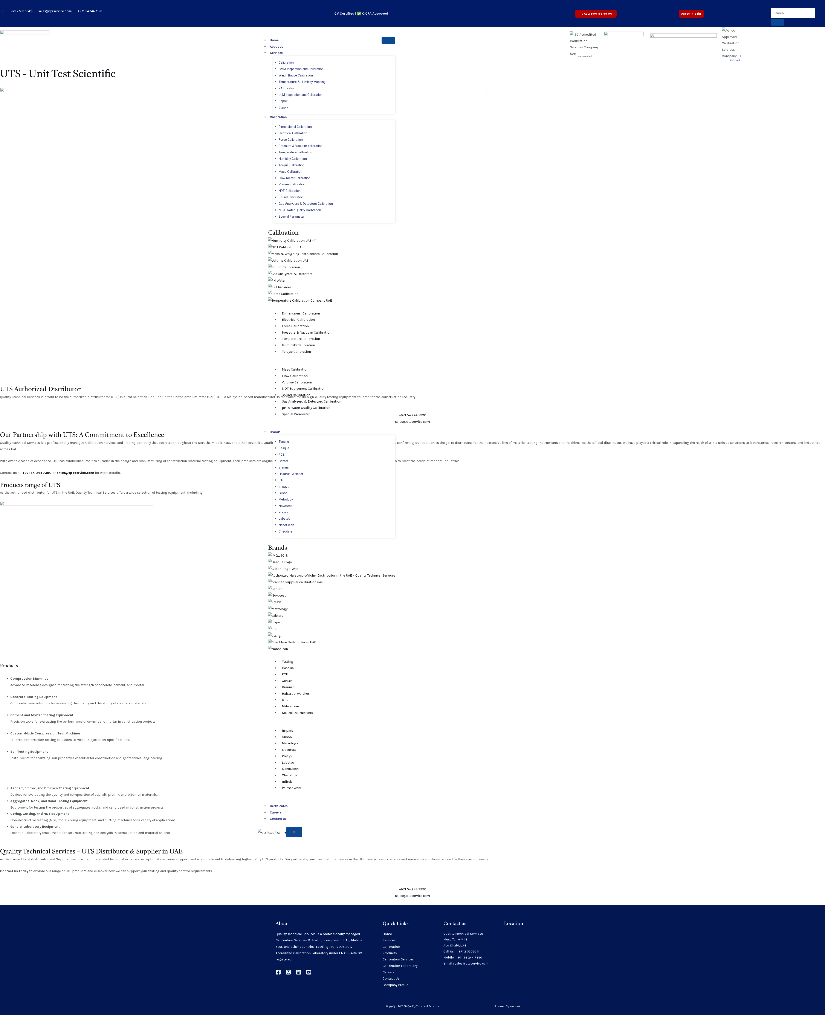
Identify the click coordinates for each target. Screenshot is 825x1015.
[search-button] (777, 22)
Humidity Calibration (293, 159)
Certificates (279, 806)
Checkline (285, 531)
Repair (283, 101)
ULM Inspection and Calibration (300, 95)
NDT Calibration (290, 191)
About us (276, 47)
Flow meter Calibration (294, 178)
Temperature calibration (295, 152)
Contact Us (391, 978)
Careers (276, 812)
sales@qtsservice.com (412, 422)
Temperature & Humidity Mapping (302, 82)
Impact (284, 486)
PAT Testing (287, 88)
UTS (281, 480)
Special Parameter (291, 216)
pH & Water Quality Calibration (300, 210)
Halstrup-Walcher (291, 474)
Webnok (515, 1006)
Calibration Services (398, 959)
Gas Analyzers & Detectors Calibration (306, 204)
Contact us (278, 819)
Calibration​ (283, 233)
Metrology (286, 499)
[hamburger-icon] (388, 40)
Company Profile (395, 985)
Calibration (286, 62)
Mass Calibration (290, 172)
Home (274, 40)
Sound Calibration (291, 197)
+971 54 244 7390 (412, 415)
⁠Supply (283, 107)
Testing (284, 442)
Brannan (284, 467)
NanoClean (286, 525)
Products (390, 953)
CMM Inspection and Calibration (301, 69)
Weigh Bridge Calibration (296, 75)
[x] (742, 11)
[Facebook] (278, 972)
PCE (281, 454)
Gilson (283, 493)
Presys (283, 512)
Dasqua (284, 448)
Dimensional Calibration (295, 127)
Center (283, 461)
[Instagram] (288, 972)
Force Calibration (291, 140)
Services (276, 53)
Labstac (284, 518)
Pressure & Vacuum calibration (300, 146)
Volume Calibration (292, 184)
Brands (275, 432)
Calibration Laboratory (400, 966)
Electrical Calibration (293, 133)
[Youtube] (746, 11)
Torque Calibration (291, 165)
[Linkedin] (298, 972)
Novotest (285, 506)
